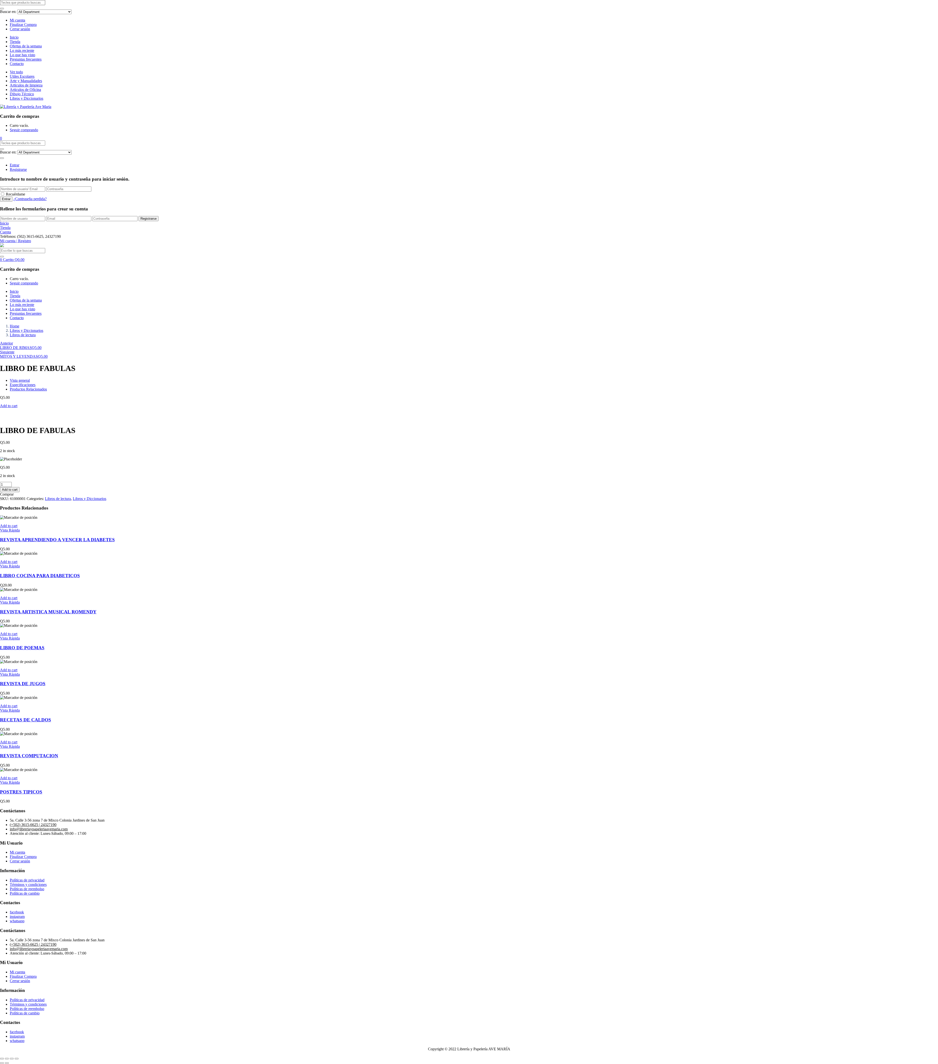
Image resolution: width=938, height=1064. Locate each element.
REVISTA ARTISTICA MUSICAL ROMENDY (48, 611)
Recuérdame (15, 194)
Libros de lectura (23, 335)
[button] (1, 138)
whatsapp (17, 921)
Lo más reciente (22, 50)
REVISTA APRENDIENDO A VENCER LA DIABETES (57, 539)
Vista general (20, 380)
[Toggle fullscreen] (12, 1058)
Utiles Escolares (22, 76)
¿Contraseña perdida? (30, 199)
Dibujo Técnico (22, 94)
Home (14, 326)
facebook (17, 912)
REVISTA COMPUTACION (29, 755)
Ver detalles (9, 418)
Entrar (14, 165)
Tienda (15, 42)
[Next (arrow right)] (7, 1063)
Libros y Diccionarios (26, 98)
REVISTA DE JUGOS (22, 683)
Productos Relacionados (28, 389)
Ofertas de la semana (26, 46)
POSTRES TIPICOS (21, 791)
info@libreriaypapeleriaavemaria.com (39, 829)
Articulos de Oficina (25, 89)
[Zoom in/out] (17, 1058)
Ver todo (16, 72)
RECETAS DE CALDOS (25, 719)
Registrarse (18, 169)
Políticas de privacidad (27, 880)
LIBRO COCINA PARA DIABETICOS (40, 575)
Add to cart (8, 406)
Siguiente (7, 352)
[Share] (7, 1058)
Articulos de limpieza (26, 85)
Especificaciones (22, 385)
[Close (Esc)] (2, 1058)
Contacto (17, 64)
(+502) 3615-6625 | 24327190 (33, 825)
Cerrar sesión (20, 29)
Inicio (14, 37)
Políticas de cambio (25, 893)
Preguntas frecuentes (26, 59)
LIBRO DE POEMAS (22, 647)
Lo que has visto (22, 55)
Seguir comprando (24, 130)
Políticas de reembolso (27, 889)
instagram (17, 916)
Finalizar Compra (23, 24)
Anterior (6, 343)
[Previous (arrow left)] (2, 1063)
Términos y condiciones (28, 884)
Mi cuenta (17, 20)
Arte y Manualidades (26, 81)
